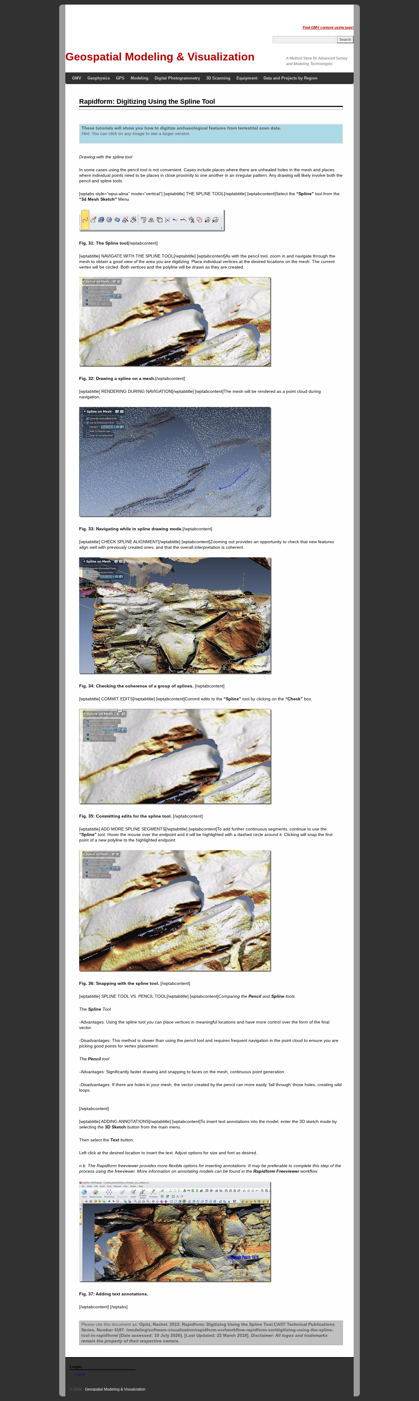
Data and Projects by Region (290, 78)
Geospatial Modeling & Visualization (160, 56)
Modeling (139, 78)
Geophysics (98, 78)
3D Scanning (218, 78)
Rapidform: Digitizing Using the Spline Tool (147, 101)
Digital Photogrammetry (177, 78)
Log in (80, 1374)
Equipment (246, 78)
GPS (120, 78)
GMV (76, 78)
